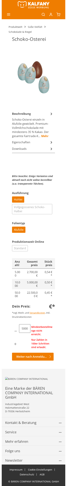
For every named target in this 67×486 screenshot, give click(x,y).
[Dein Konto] (50, 14)
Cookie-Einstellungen (40, 469)
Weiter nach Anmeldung (32, 357)
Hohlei (18, 199)
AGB (42, 474)
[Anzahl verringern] (15, 331)
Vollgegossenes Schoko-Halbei (29, 209)
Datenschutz (27, 474)
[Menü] (8, 14)
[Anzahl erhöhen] (15, 344)
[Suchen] (43, 14)
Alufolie (19, 230)
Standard (20, 248)
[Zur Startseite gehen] (33, 4)
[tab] (32, 124)
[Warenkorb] (58, 14)
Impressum (16, 469)
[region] (33, 77)
